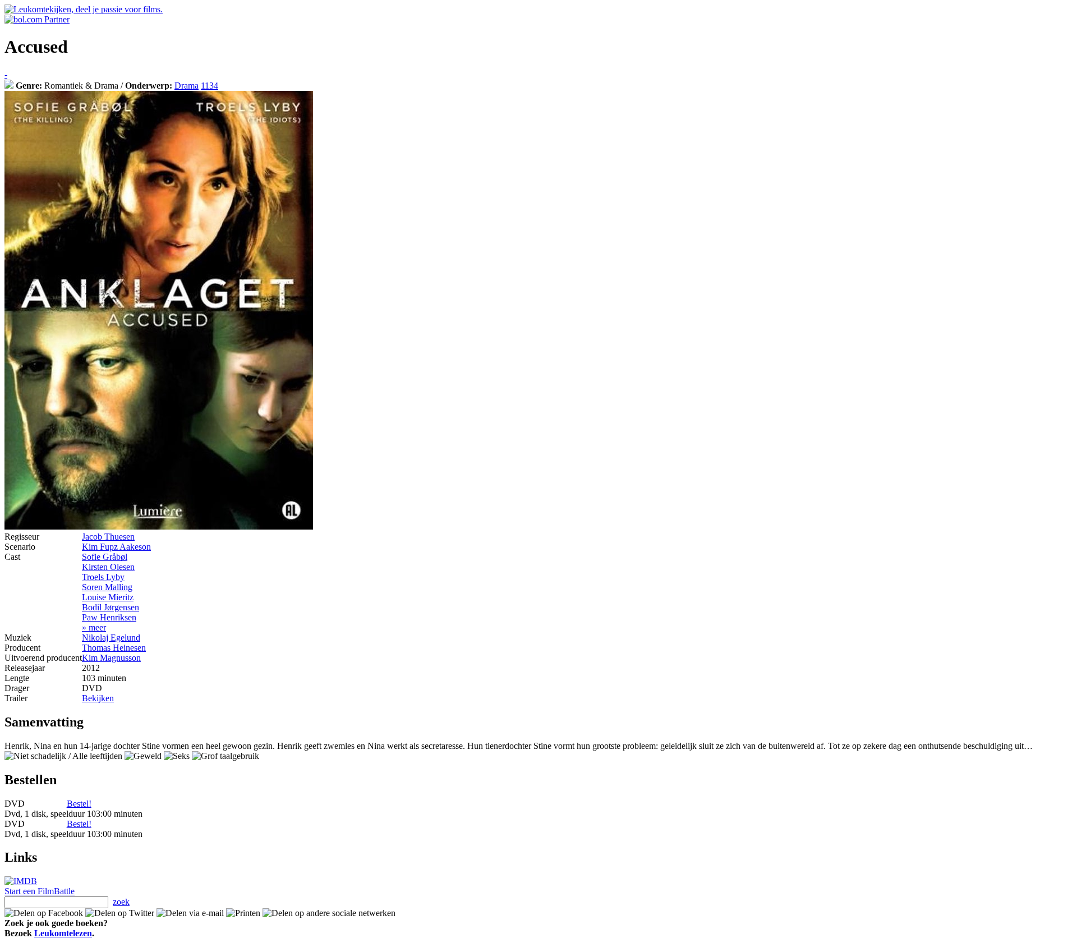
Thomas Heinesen (114, 647)
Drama (186, 85)
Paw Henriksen (109, 617)
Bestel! (79, 803)
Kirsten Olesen (108, 567)
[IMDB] (20, 881)
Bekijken (98, 698)
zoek (121, 902)
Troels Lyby (103, 577)
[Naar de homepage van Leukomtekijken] (83, 9)
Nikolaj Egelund (111, 637)
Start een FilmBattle (39, 891)
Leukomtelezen (63, 933)
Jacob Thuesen (108, 536)
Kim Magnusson (111, 658)
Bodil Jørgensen (110, 607)
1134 (209, 85)
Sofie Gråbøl (104, 557)
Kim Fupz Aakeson (116, 546)
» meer (94, 627)
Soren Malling (107, 587)
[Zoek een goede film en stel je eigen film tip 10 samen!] (8, 85)
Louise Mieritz (108, 597)
